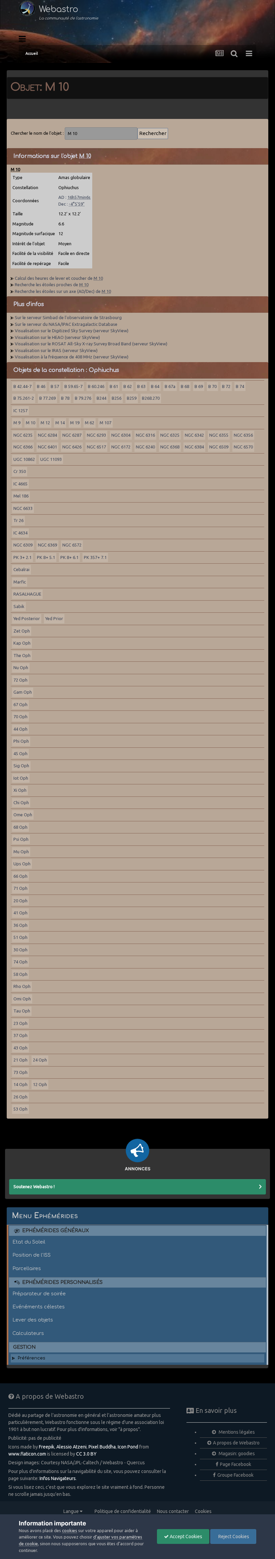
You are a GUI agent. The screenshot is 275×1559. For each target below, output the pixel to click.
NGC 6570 (243, 446)
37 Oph (20, 1035)
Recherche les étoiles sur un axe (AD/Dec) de (63, 291)
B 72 (226, 386)
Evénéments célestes (38, 1306)
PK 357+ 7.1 (95, 557)
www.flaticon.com (27, 1454)
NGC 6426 (71, 446)
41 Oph (20, 912)
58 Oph (20, 974)
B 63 (141, 386)
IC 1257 (20, 410)
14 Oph (20, 1084)
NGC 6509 (218, 446)
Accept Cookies (185, 1536)
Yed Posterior (26, 618)
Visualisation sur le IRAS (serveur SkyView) (56, 350)
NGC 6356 (243, 435)
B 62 (127, 386)
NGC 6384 (194, 446)
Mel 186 (21, 495)
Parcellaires (26, 1268)
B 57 (55, 386)
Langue (71, 1511)
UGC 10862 (24, 459)
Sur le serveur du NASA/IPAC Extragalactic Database (66, 324)
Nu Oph (20, 667)
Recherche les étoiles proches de (52, 284)
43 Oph (20, 1047)
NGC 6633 (23, 508)
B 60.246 (96, 386)
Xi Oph (19, 790)
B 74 (240, 386)
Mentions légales (236, 1432)
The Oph (22, 655)
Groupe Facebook (235, 1475)
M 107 (105, 422)
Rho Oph (22, 986)
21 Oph (20, 1059)
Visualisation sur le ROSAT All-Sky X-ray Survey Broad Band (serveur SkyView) (91, 343)
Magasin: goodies (236, 1453)
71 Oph (20, 888)
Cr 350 (19, 471)
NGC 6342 (194, 435)
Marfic (19, 581)
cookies (69, 1530)
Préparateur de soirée (39, 1293)
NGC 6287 (71, 435)
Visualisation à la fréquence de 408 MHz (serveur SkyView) (71, 356)
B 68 (185, 386)
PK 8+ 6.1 (69, 557)
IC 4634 (20, 532)
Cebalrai (21, 569)
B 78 (65, 398)
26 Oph (20, 1096)
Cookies (203, 1511)
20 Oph (20, 900)
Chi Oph (21, 802)
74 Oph (20, 961)
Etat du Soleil (28, 1242)
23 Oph (20, 1023)
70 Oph (20, 716)
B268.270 (151, 398)
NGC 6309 (23, 545)
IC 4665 (20, 483)
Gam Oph (22, 692)
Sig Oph (21, 765)
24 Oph (40, 1059)
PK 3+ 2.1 (22, 557)
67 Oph (20, 704)
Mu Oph (21, 851)
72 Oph (20, 680)
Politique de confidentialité (123, 1511)
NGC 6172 (120, 446)
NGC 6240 (145, 446)
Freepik (46, 1446)
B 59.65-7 (73, 386)
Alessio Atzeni (71, 1446)
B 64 (155, 386)
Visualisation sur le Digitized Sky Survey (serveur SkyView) (71, 330)
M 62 (89, 422)
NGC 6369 (47, 545)
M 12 (45, 422)
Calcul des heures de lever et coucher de (59, 278)
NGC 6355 (218, 435)
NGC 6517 (96, 446)
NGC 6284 (47, 435)
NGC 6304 (120, 435)
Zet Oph (21, 631)
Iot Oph (20, 778)
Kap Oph (22, 643)
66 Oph (20, 876)
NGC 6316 (145, 435)
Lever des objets (32, 1320)
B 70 (212, 386)
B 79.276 (83, 398)
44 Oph (20, 729)
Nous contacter (173, 1511)
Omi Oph (22, 998)
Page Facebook (235, 1464)
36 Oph (20, 925)
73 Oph (20, 1072)
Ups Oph (22, 863)
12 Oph (40, 1084)
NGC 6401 (47, 446)
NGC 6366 (23, 446)
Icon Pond (128, 1446)
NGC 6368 (169, 446)
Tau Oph (21, 1010)
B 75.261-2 (23, 398)
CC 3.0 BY (86, 1454)
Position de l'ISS (31, 1255)
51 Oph (20, 937)
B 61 (114, 386)
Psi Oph (21, 839)
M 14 (60, 422)
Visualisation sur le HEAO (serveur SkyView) (57, 337)
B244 (101, 398)
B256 (116, 398)
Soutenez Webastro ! (34, 1186)
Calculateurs (28, 1333)
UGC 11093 (51, 459)
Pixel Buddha (102, 1446)
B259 (131, 398)
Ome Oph (22, 814)
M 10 (30, 422)
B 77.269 (47, 398)
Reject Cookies (233, 1536)
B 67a (170, 386)
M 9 (16, 422)
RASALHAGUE (27, 594)
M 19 (74, 422)
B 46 (41, 386)
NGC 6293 (96, 435)
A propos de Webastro (236, 1442)
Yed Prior (54, 618)
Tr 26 (18, 520)
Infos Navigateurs (58, 1478)
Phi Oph (21, 741)
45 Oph (20, 753)
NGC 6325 (169, 435)
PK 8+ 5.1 (46, 557)
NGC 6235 (23, 435)
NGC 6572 (71, 545)
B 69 (199, 386)
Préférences (31, 1358)
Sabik (18, 606)
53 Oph (20, 1109)
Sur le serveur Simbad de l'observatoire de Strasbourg (68, 317)
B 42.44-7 (22, 386)
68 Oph (20, 827)
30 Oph (20, 949)
